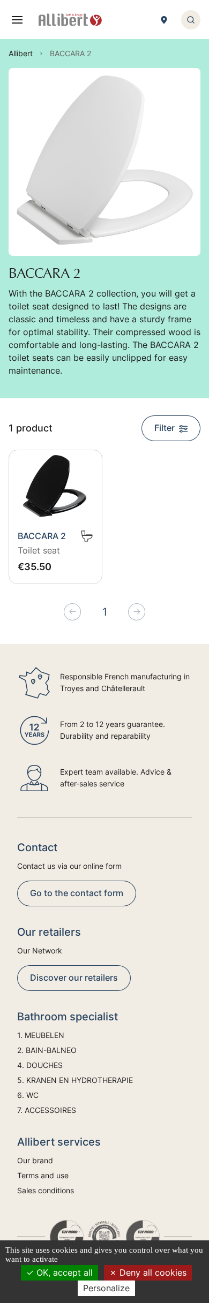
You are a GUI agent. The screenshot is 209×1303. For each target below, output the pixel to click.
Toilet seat (39, 550)
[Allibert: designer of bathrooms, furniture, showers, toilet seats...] (70, 19)
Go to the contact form (76, 893)
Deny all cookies (151, 1272)
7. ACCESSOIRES (46, 1110)
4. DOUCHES (40, 1065)
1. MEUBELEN (40, 1035)
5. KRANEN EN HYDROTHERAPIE (75, 1080)
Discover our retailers (74, 977)
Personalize (106, 1288)
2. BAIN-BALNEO (47, 1050)
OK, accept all (63, 1272)
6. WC (28, 1095)
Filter (164, 427)
